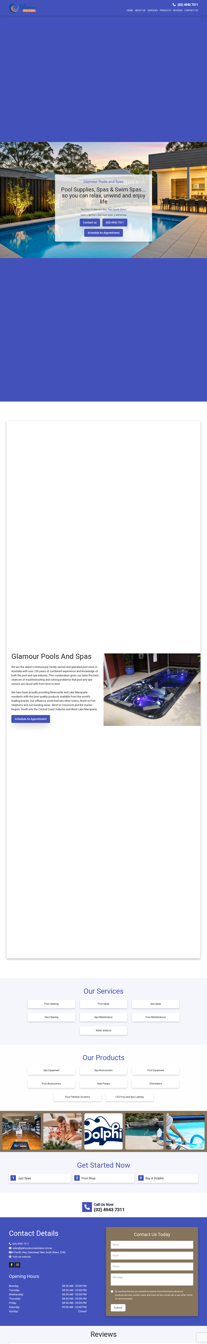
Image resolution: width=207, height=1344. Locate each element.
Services (153, 10)
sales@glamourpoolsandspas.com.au (32, 1248)
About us (140, 10)
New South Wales (105, 215)
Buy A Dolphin (154, 1178)
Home (130, 10)
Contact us (191, 10)
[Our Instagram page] (17, 1264)
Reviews (177, 10)
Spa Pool (92, 215)
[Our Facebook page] (11, 1264)
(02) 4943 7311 (187, 4)
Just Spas (24, 1178)
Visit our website (21, 1256)
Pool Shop (88, 1178)
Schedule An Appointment (104, 232)
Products (165, 10)
